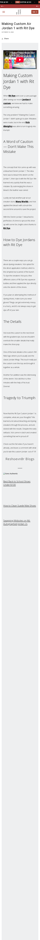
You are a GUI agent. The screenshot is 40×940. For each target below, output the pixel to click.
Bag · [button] (35, 12)
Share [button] (6, 38)
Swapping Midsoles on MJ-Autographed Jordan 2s (16, 522)
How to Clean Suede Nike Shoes (19, 505)
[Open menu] (4, 12)
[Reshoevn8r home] (18, 11)
